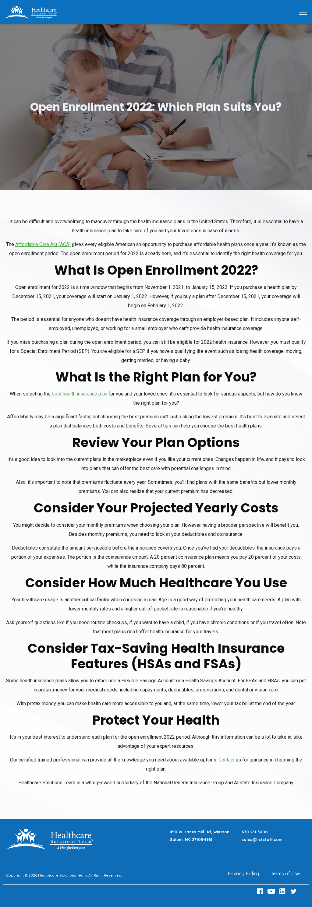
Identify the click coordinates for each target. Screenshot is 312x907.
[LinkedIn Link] (283, 891)
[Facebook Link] (261, 891)
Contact (226, 760)
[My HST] (31, 12)
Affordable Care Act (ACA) (43, 244)
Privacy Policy (243, 873)
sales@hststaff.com (262, 839)
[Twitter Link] (294, 891)
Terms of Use (285, 873)
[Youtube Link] (272, 891)
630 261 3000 (255, 831)
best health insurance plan (79, 394)
